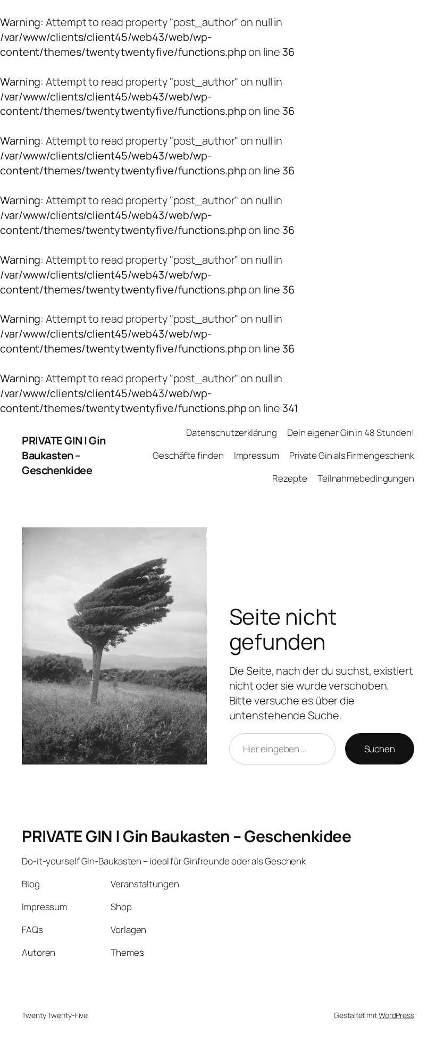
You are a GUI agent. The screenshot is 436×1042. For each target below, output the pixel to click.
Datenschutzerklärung (231, 432)
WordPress (396, 1015)
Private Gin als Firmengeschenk (351, 455)
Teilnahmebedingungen (365, 478)
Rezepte (289, 478)
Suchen (379, 749)
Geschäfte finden (188, 455)
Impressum (256, 455)
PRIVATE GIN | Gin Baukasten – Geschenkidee (64, 455)
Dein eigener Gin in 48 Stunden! (350, 432)
